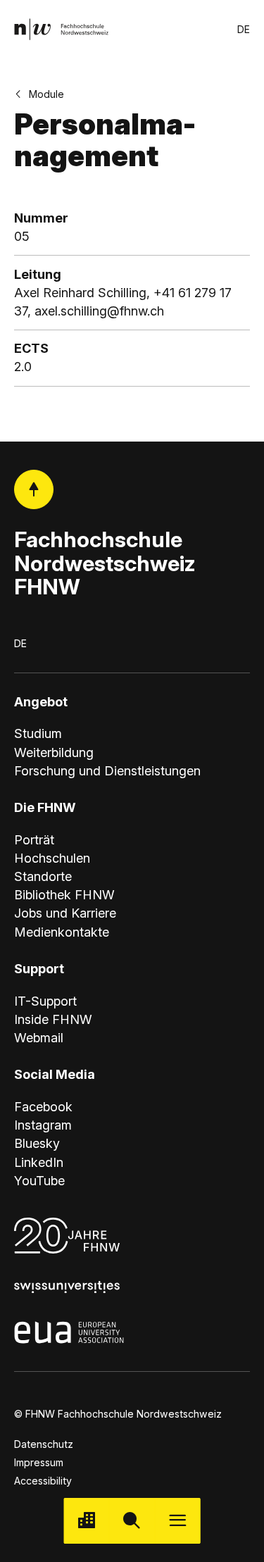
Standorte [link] (43, 876)
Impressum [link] (38, 1462)
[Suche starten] (132, 1521)
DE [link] (243, 29)
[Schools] (86, 1521)
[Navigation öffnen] (178, 1521)
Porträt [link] (34, 839)
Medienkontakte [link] (61, 932)
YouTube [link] (39, 1180)
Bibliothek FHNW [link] (64, 894)
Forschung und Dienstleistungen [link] (107, 770)
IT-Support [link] (45, 1001)
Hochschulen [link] (52, 858)
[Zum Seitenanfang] (34, 489)
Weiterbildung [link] (54, 752)
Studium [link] (38, 733)
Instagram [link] (43, 1125)
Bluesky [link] (37, 1143)
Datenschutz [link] (43, 1444)
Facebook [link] (43, 1106)
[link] (61, 29)
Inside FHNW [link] (53, 1019)
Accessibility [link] (43, 1481)
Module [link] (46, 94)
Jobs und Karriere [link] (65, 913)
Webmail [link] (38, 1037)
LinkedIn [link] (38, 1162)
